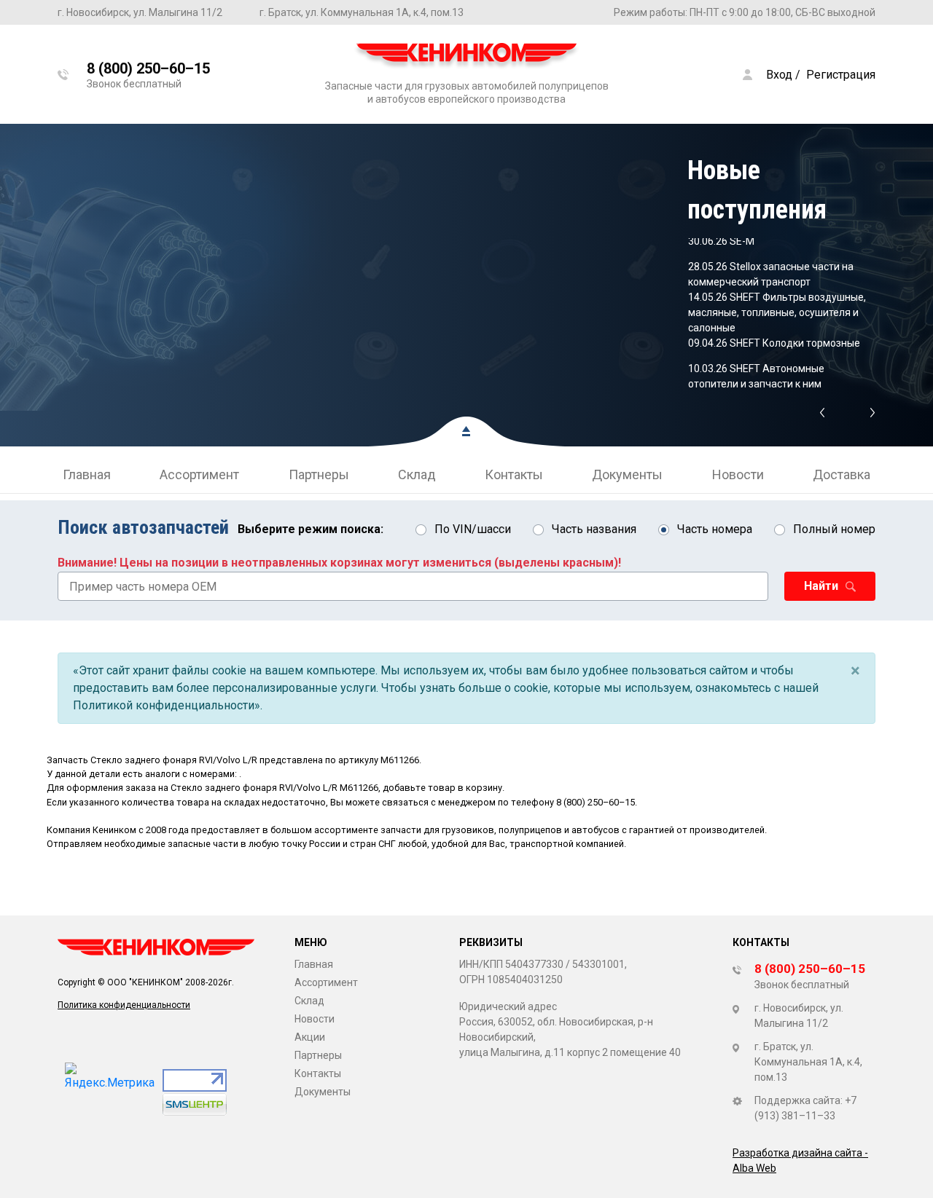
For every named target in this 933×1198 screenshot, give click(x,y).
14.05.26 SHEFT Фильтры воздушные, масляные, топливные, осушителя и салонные (777, 312)
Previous (822, 413)
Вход (779, 75)
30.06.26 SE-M (721, 241)
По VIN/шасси (472, 529)
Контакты (514, 474)
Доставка (841, 474)
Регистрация (840, 75)
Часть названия (594, 529)
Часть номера (714, 529)
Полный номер (834, 529)
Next (873, 413)
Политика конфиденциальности (124, 1005)
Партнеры (319, 474)
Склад (417, 474)
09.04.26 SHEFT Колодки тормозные (774, 343)
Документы (627, 474)
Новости (738, 474)
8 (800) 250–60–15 (595, 802)
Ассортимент (199, 474)
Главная (87, 474)
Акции (309, 1037)
